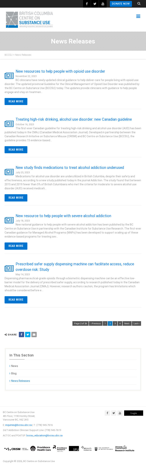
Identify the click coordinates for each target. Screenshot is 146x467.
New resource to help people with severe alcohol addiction (63, 216)
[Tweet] (27, 334)
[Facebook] (107, 413)
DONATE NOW (121, 4)
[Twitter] (113, 413)
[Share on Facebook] (21, 334)
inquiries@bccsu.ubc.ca (18, 425)
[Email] (34, 334)
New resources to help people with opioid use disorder (60, 71)
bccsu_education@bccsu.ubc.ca (44, 435)
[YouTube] (120, 413)
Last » (136, 323)
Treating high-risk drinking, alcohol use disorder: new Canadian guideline (74, 119)
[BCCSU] (29, 19)
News (14, 366)
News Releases (20, 380)
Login (134, 413)
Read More (16, 101)
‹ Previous (96, 323)
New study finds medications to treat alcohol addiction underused (70, 167)
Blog (14, 373)
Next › (127, 323)
